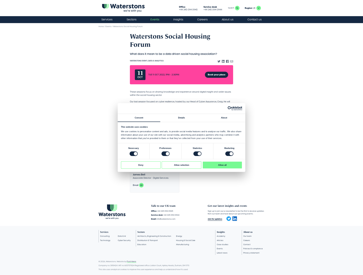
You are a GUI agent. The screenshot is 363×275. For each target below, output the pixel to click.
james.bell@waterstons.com (141, 185)
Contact (247, 244)
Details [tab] (181, 117)
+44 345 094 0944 (212, 9)
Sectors (141, 232)
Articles (220, 240)
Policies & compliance (253, 249)
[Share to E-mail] (231, 61)
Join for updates (215, 219)
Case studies (222, 244)
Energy (179, 236)
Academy (221, 236)
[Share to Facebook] (227, 61)
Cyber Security (124, 240)
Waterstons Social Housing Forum (128, 26)
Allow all (222, 165)
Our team (247, 236)
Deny (140, 165)
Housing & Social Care (185, 240)
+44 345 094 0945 (188, 9)
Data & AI (122, 236)
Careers (246, 240)
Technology (105, 240)
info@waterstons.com (165, 219)
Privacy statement (251, 253)
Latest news (222, 253)
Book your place (216, 74)
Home (101, 26)
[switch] (166, 153)
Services (104, 232)
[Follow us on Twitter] (227, 217)
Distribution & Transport (147, 240)
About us (248, 232)
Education (141, 244)
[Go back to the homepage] (123, 8)
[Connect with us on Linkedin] (234, 220)
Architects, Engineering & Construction (154, 236)
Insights (178, 19)
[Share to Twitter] (219, 61)
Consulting (105, 236)
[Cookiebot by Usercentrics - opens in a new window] (229, 108)
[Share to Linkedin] (223, 61)
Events (154, 19)
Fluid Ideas (131, 261)
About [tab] (224, 117)
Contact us (254, 19)
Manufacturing (182, 244)
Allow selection (181, 165)
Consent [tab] (139, 117)
